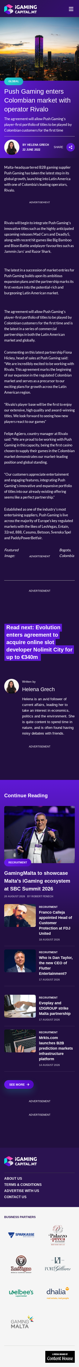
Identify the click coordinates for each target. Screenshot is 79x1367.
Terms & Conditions (23, 1184)
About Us (13, 1178)
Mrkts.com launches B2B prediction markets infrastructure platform (56, 1048)
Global (13, 81)
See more (17, 1084)
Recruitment (17, 862)
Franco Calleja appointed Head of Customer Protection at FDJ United (55, 923)
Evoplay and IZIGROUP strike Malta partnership (55, 1008)
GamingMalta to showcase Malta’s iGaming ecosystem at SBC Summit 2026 (37, 881)
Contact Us (15, 1197)
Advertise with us (21, 1191)
